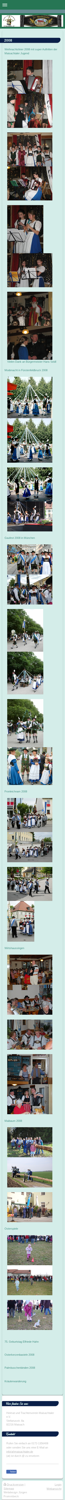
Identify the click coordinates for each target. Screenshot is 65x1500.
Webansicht (54, 1488)
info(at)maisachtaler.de (19, 1451)
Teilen (12, 1472)
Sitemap (9, 1488)
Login (58, 1484)
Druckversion (15, 1484)
